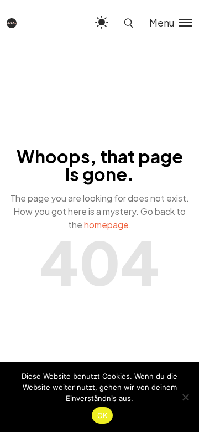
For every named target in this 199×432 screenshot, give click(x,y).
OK (102, 415)
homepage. (108, 224)
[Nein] (185, 397)
